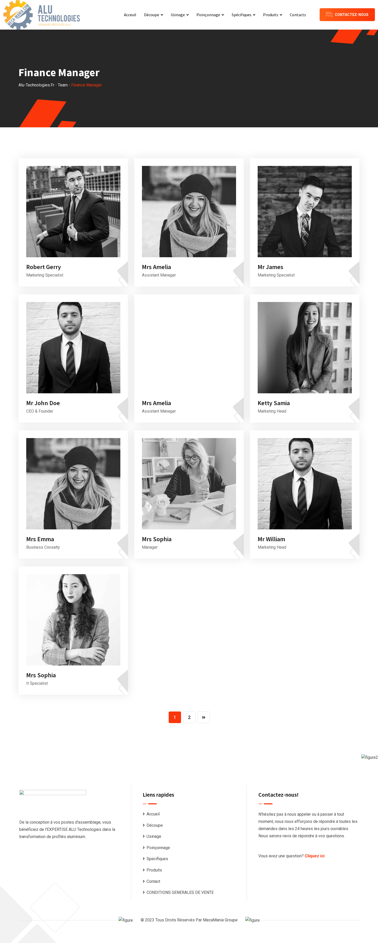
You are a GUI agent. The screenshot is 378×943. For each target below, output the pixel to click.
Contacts (298, 14)
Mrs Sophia (157, 539)
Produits (270, 14)
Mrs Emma (40, 539)
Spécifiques (241, 14)
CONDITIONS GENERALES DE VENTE (180, 892)
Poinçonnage (208, 14)
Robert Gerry (43, 267)
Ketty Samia (274, 403)
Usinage (178, 14)
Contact (153, 881)
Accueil (153, 814)
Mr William (271, 539)
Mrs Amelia (156, 267)
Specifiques (157, 858)
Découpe (151, 14)
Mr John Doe (43, 403)
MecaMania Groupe (220, 920)
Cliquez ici (315, 855)
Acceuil (130, 14)
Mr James (270, 267)
